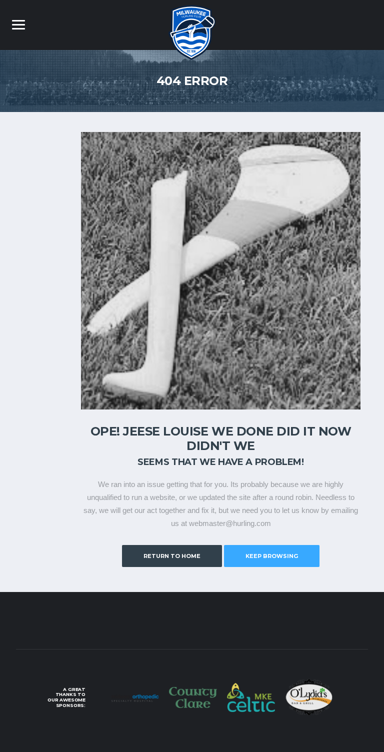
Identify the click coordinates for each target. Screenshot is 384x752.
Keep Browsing (272, 556)
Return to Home (172, 556)
